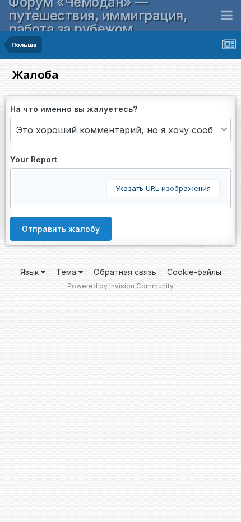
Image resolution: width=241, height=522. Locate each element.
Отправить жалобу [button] (61, 229)
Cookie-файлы (194, 272)
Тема (67, 272)
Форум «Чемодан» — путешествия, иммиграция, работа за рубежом (97, 15)
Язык (30, 272)
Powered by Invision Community (120, 286)
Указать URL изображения (163, 188)
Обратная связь (125, 272)
